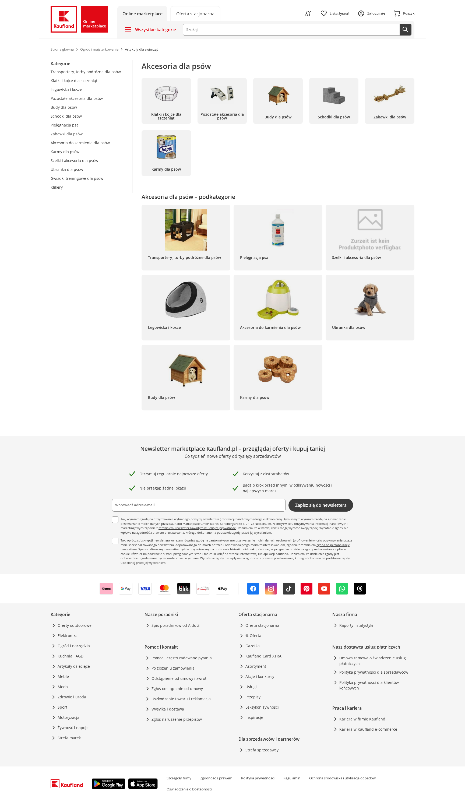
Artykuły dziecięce (74, 666)
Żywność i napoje (73, 727)
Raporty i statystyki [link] (356, 625)
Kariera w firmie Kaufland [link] (362, 719)
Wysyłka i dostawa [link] (168, 709)
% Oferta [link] (253, 635)
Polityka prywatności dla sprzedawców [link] (373, 672)
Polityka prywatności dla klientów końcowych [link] (369, 685)
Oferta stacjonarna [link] (262, 625)
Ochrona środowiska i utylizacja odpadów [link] (342, 778)
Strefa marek (69, 737)
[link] (195, 13)
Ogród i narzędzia (74, 645)
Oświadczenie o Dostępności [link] (189, 789)
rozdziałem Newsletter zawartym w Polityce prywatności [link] (197, 528)
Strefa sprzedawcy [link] (262, 749)
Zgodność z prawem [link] (216, 778)
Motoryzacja (68, 717)
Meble (63, 676)
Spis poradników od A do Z (175, 625)
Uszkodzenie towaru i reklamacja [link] (181, 698)
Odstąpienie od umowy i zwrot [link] (179, 678)
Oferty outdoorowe (74, 625)
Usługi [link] (251, 686)
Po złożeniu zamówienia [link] (173, 668)
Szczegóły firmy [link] (179, 778)
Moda (63, 686)
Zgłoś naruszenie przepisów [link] (177, 719)
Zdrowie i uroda (72, 696)
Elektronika (68, 635)
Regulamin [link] (291, 778)
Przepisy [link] (252, 696)
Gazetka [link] (252, 645)
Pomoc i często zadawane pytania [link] (182, 657)
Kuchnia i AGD (70, 656)
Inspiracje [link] (254, 717)
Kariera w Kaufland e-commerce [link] (368, 729)
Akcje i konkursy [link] (259, 676)
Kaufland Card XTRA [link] (263, 656)
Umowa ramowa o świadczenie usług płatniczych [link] (372, 660)
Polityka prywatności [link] (257, 778)
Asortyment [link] (255, 666)
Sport (62, 707)
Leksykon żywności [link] (262, 707)
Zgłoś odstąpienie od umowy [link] (177, 688)
